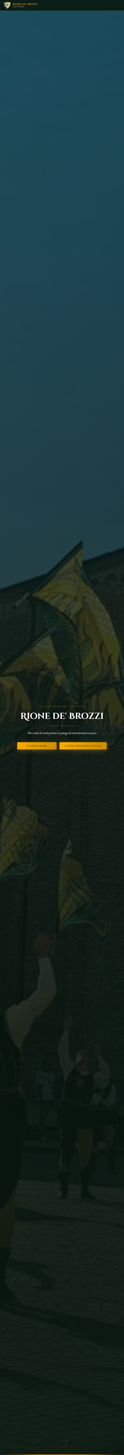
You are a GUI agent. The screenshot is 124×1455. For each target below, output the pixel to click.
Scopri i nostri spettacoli (83, 746)
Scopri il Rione (37, 746)
